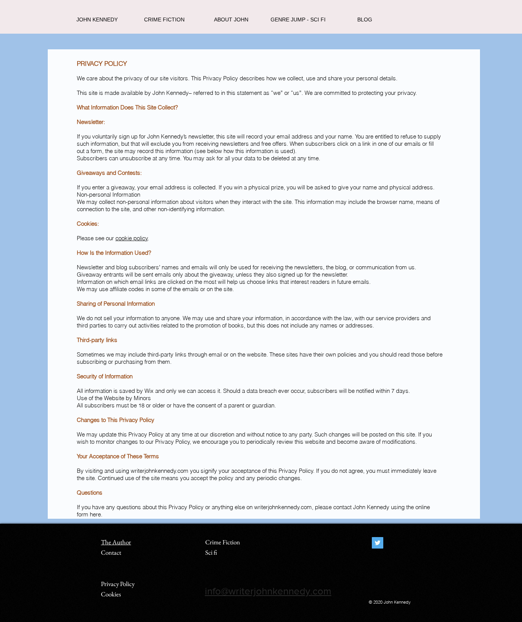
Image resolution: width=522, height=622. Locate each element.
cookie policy (131, 238)
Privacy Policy (118, 584)
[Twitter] (377, 543)
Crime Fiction (222, 542)
